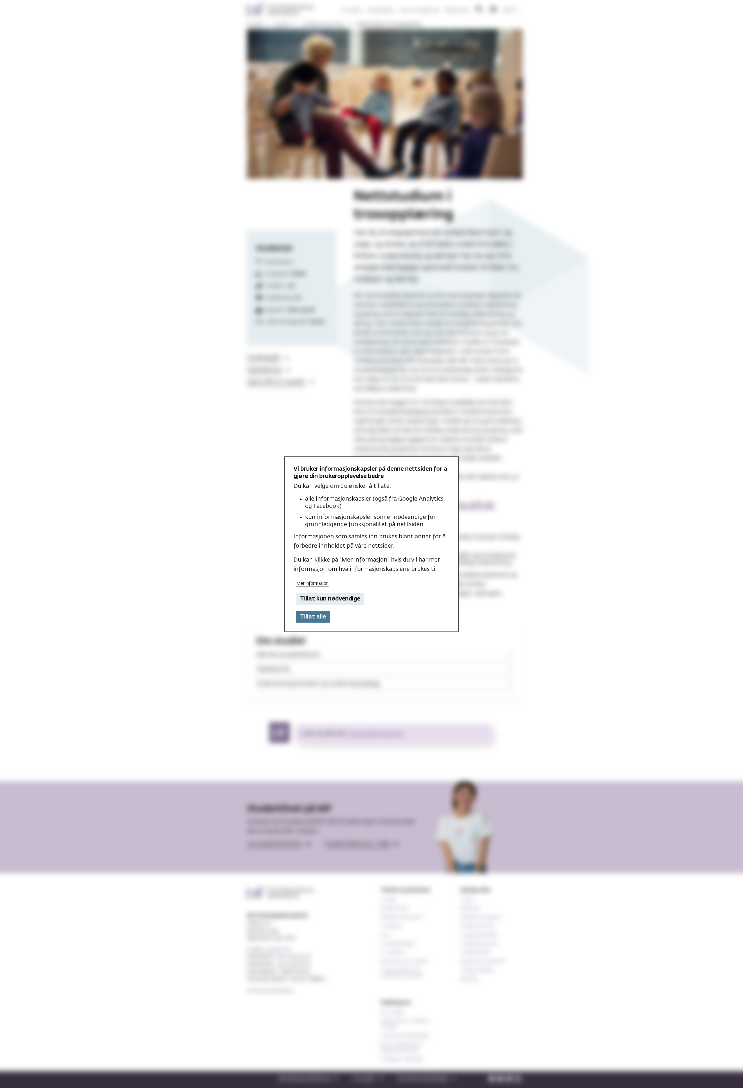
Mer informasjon (312, 583)
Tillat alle (313, 617)
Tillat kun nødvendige (330, 599)
